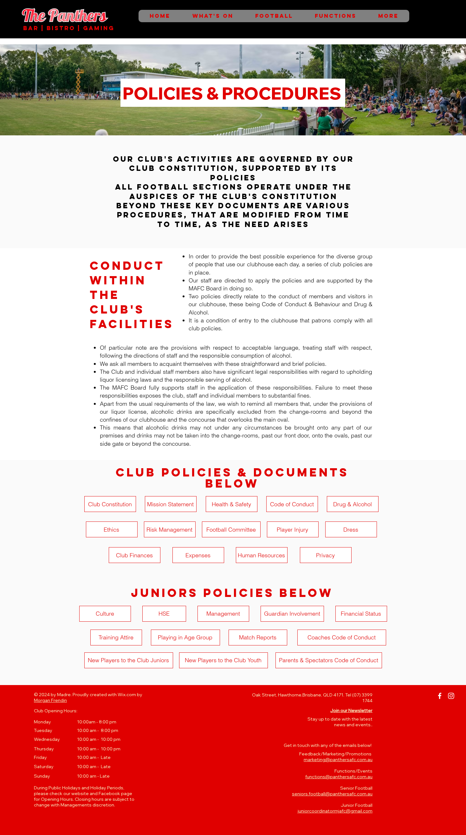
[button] (351, 710)
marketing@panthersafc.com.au (338, 759)
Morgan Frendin (50, 700)
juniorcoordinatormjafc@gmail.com (335, 811)
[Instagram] (451, 696)
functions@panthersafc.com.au (338, 777)
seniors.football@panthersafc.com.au (332, 794)
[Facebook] (440, 696)
